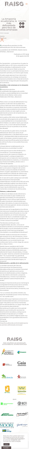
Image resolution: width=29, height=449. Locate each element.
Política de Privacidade (17, 438)
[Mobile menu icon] (26, 4)
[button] (20, 23)
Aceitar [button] (6, 444)
